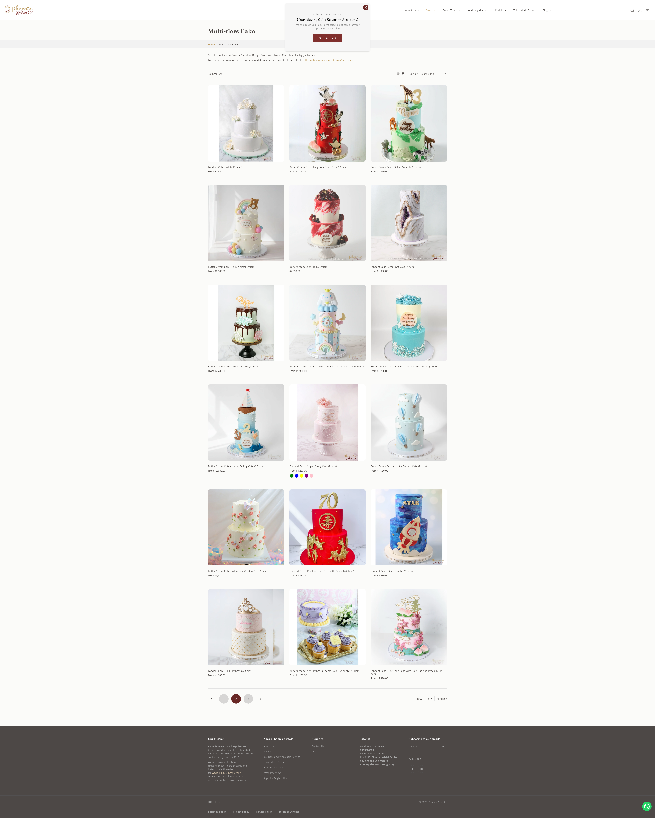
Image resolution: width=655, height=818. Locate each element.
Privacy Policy (241, 811)
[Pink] (311, 476)
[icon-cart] (647, 10)
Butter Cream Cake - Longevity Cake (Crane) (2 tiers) (318, 167)
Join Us (267, 751)
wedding (217, 772)
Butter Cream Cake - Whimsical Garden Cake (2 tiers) (238, 571)
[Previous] (212, 699)
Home (211, 44)
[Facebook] (412, 769)
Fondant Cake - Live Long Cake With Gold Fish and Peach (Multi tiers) (406, 672)
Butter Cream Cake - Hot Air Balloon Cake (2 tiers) (399, 466)
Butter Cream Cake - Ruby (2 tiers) (308, 266)
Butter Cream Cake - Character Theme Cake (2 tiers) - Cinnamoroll (327, 366)
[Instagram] (421, 769)
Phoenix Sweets (437, 802)
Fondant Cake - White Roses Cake (227, 167)
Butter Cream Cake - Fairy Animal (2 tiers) (231, 266)
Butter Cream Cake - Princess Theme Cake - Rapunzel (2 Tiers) (324, 671)
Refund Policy (264, 811)
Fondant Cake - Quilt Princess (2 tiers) (229, 671)
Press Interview (272, 772)
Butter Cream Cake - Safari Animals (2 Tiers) (396, 167)
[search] (632, 10)
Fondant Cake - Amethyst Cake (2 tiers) (392, 266)
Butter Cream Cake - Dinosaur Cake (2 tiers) (233, 366)
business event (232, 772)
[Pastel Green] (292, 476)
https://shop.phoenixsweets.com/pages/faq (328, 60)
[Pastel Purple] (306, 476)
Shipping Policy (217, 811)
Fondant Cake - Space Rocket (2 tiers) (392, 571)
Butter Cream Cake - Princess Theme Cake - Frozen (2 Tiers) (404, 366)
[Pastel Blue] (297, 476)
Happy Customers (273, 767)
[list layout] (399, 74)
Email (413, 746)
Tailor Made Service (274, 762)
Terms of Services (289, 811)
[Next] (260, 699)
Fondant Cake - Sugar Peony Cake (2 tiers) (313, 466)
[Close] (365, 7)
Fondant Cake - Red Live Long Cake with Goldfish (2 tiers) (321, 571)
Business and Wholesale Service (281, 756)
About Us (268, 746)
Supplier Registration (275, 778)
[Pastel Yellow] (301, 476)
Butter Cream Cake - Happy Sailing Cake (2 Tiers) (235, 466)
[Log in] (639, 10)
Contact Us (318, 746)
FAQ (314, 751)
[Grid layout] (403, 74)
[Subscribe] (443, 746)
